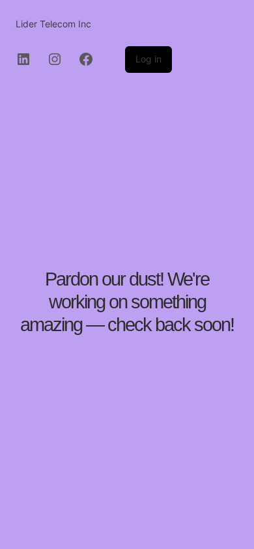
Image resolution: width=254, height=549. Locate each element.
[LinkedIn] (23, 59)
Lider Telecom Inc (53, 23)
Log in (148, 58)
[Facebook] (86, 59)
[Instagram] (55, 59)
